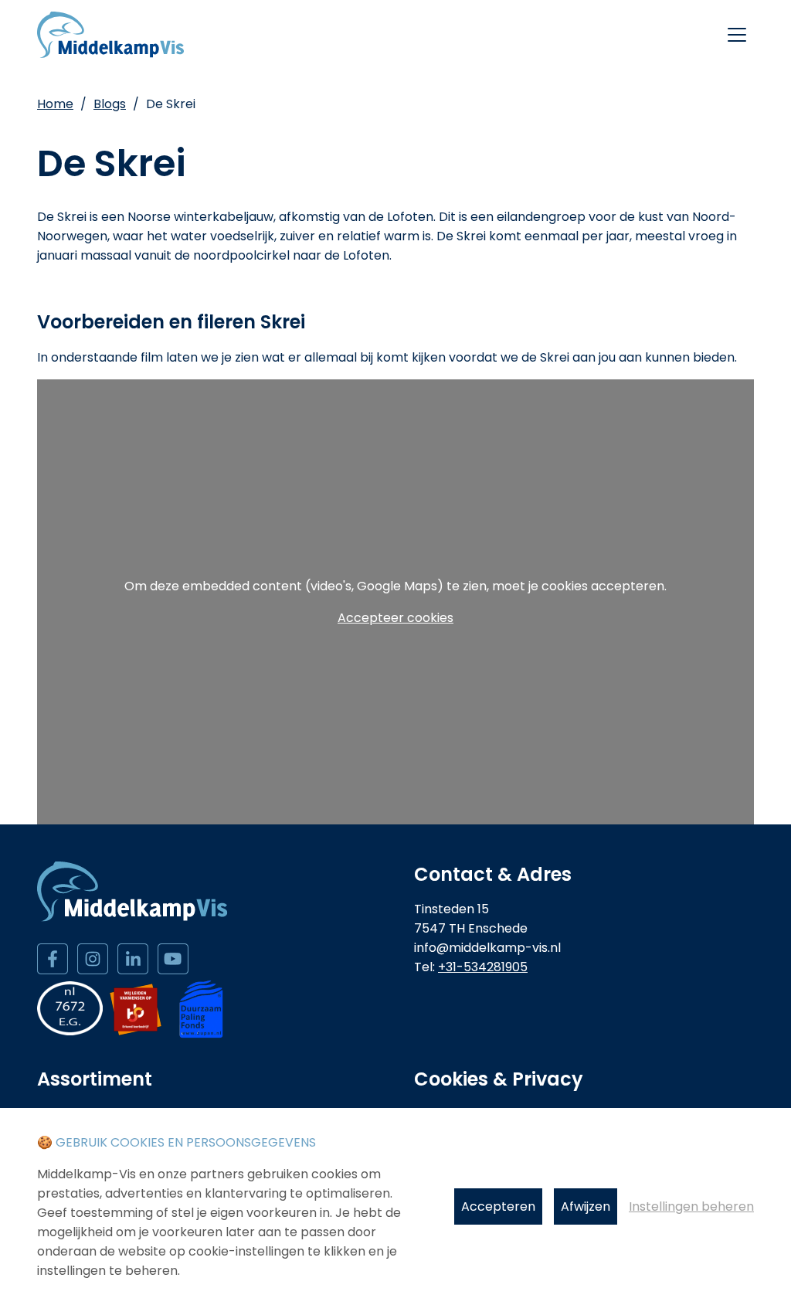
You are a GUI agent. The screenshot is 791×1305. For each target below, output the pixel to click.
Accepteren (498, 1206)
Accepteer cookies (395, 618)
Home (55, 104)
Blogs (109, 104)
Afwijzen (585, 1206)
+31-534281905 (483, 967)
